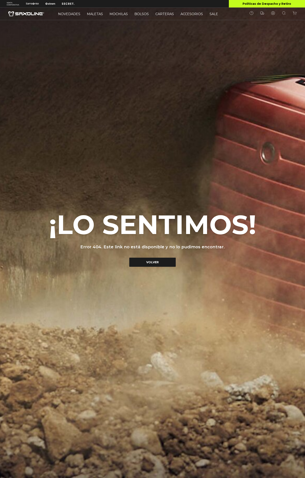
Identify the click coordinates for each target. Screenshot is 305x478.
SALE (214, 14)
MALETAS (95, 14)
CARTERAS (164, 14)
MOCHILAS (119, 14)
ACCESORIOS (192, 14)
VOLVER (152, 262)
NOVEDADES (69, 14)
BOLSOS (141, 14)
